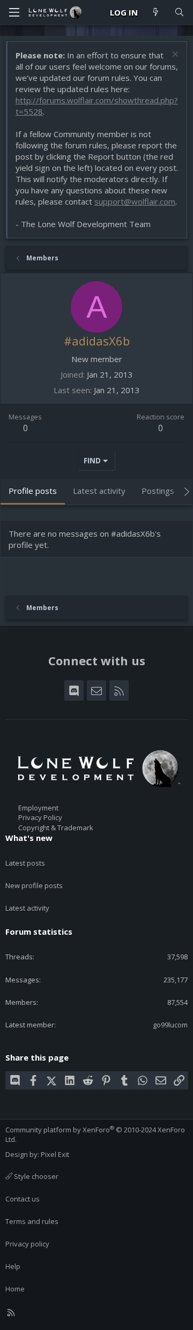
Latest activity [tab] (99, 490)
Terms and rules (31, 1221)
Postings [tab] (158, 490)
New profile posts (34, 885)
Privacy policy (27, 1244)
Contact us (22, 1199)
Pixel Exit (55, 1154)
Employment (38, 808)
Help (12, 1266)
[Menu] (14, 12)
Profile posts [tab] (33, 490)
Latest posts (25, 863)
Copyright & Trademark (55, 827)
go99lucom (170, 1025)
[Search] (179, 13)
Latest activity (27, 908)
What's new (29, 837)
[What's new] (155, 13)
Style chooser (35, 1176)
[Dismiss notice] (174, 55)
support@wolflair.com (134, 201)
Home (15, 1289)
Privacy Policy (40, 817)
